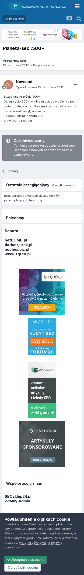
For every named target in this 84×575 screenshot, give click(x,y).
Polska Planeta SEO (29, 116)
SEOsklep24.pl (18, 496)
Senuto (11, 230)
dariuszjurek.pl (18, 244)
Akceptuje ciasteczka (27, 560)
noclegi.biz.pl (17, 249)
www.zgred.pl (18, 254)
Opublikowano (40, 87)
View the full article (18, 120)
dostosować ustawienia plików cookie (44, 533)
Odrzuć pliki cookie (22, 567)
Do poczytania (43, 65)
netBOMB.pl (16, 240)
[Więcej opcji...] (75, 84)
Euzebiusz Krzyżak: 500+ (22, 96)
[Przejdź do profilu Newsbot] (8, 84)
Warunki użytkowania (34, 542)
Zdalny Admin (17, 501)
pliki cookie (64, 524)
